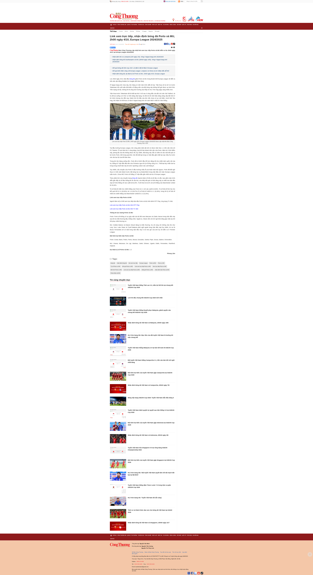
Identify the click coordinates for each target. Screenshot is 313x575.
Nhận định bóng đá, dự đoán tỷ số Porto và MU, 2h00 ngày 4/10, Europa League (138, 74)
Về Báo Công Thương (137, 552)
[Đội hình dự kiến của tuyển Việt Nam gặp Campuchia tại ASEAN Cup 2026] (118, 376)
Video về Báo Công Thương (151, 552)
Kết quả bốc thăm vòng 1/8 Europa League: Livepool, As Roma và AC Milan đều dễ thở (140, 71)
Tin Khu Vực (178, 20)
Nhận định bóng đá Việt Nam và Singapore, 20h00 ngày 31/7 (148, 522)
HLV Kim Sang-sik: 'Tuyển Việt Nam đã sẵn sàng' (145, 497)
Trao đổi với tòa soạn (165, 552)
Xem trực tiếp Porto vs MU (159, 266)
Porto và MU (153, 263)
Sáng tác (151, 31)
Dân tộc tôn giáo (148, 20)
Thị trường (166, 24)
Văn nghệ (157, 31)
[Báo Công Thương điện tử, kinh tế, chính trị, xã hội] (124, 15)
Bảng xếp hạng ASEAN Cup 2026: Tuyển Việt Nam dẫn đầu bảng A (151, 398)
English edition (170, 1)
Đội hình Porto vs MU (116, 269)
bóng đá (113, 263)
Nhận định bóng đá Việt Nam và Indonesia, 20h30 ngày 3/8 (148, 435)
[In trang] (174, 47)
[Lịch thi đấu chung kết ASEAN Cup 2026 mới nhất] (118, 301)
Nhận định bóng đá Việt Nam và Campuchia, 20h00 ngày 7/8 (148, 385)
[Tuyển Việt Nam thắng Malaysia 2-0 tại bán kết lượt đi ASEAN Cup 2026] (118, 351)
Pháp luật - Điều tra (157, 24)
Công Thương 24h (121, 24)
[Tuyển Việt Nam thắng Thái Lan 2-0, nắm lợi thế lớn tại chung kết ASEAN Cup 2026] (118, 288)
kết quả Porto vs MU (127, 266)
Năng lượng (173, 24)
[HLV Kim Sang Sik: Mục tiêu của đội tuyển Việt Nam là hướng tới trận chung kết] (118, 338)
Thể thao (113, 31)
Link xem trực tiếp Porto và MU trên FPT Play (124, 205)
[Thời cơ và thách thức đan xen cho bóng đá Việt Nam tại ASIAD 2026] (118, 513)
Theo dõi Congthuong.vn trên (132, 44)
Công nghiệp (148, 24)
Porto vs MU (161, 263)
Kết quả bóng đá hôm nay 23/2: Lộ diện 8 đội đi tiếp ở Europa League (135, 68)
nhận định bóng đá (122, 263)
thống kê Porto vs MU (147, 269)
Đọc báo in (126, 20)
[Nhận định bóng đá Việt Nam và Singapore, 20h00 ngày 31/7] (118, 526)
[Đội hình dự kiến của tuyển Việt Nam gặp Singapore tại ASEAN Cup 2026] (118, 463)
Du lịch (121, 31)
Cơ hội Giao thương (159, 20)
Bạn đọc (112, 538)
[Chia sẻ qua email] (171, 47)
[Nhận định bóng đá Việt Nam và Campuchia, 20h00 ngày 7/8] (118, 388)
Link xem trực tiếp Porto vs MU (143, 266)
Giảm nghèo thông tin (136, 20)
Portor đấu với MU (115, 273)
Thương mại (141, 24)
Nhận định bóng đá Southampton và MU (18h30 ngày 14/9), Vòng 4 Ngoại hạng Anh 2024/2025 (139, 61)
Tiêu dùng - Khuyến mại (192, 24)
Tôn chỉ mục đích (176, 552)
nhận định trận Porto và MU (162, 269)
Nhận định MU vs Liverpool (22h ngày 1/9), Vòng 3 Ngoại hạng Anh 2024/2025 (138, 57)
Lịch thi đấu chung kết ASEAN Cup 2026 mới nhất (145, 298)
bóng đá (132, 79)
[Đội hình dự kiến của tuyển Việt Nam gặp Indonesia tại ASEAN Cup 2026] (118, 426)
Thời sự (114, 24)
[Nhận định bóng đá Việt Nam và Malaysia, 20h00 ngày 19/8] (118, 326)
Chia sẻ (113, 47)
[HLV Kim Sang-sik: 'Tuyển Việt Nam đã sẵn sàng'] (118, 501)
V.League (144, 31)
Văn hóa (132, 31)
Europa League (144, 263)
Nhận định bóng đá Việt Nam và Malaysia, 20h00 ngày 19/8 (148, 323)
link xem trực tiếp (133, 263)
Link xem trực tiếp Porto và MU (132, 269)
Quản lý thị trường (132, 24)
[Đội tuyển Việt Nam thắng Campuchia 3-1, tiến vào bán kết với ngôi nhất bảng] (118, 363)
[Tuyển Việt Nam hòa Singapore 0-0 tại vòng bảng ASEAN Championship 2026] (118, 451)
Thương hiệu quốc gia (116, 20)
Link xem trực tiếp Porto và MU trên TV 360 (124, 209)
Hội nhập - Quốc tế (181, 24)
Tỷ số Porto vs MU (115, 266)
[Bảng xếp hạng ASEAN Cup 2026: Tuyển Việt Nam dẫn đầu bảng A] (118, 401)
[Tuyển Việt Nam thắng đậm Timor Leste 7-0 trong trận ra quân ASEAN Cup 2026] (118, 488)
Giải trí (126, 31)
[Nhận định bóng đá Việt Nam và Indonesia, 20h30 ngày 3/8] (118, 438)
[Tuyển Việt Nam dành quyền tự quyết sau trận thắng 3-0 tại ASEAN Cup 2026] (118, 413)
